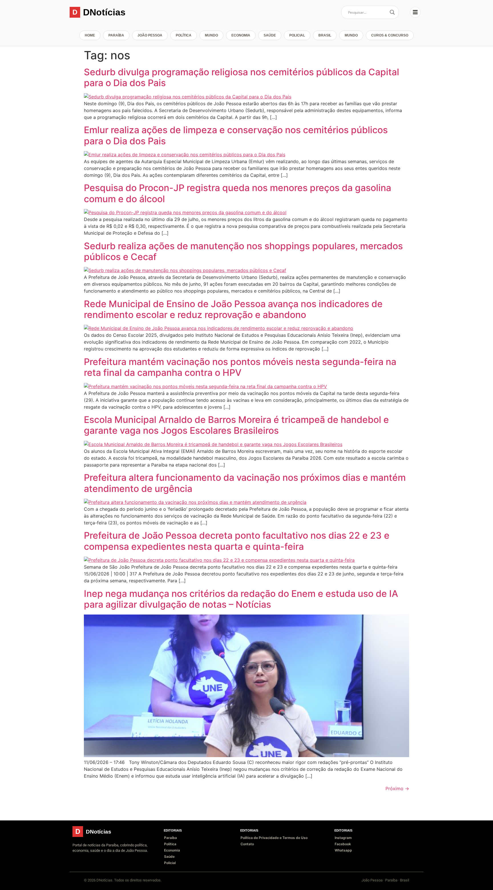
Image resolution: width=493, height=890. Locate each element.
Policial (297, 35)
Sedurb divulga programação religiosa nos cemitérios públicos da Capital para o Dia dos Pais (241, 77)
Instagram (343, 838)
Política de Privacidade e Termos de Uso (274, 838)
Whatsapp (343, 850)
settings (382, 881)
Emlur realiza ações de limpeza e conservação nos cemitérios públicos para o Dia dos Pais (236, 135)
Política (183, 35)
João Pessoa (150, 35)
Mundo (211, 35)
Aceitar (422, 881)
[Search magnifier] (392, 12)
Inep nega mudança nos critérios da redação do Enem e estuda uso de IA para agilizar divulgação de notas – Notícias (241, 599)
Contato (247, 844)
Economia (240, 35)
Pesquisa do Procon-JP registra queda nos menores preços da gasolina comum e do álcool (237, 193)
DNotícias (104, 12)
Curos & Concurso (389, 35)
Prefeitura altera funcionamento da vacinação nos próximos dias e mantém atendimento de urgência (245, 483)
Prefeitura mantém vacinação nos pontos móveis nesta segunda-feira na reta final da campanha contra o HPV (240, 367)
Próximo (397, 788)
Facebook (343, 844)
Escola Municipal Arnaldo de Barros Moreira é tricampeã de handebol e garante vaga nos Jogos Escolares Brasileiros (236, 425)
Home (90, 35)
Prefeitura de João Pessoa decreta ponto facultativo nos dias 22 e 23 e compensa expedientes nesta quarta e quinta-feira (236, 541)
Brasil (324, 35)
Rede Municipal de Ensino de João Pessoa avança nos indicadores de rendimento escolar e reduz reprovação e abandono (233, 309)
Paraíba (116, 35)
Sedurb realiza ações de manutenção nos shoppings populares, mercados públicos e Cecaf (243, 251)
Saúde (270, 35)
